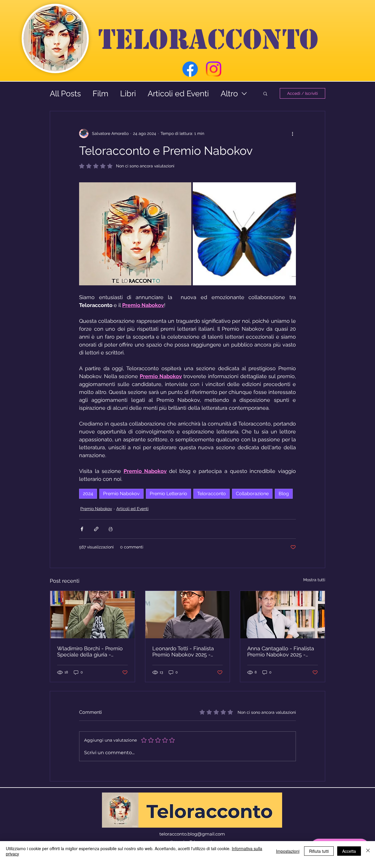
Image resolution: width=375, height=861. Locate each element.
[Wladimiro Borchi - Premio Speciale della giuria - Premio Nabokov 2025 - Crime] (92, 614)
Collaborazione (252, 493)
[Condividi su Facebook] (82, 529)
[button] (265, 93)
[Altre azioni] (292, 133)
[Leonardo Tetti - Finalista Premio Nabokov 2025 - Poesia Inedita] (187, 614)
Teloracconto (211, 493)
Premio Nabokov (121, 493)
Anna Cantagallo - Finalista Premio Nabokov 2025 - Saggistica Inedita (280, 651)
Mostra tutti (314, 579)
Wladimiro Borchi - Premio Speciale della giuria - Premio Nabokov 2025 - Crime (90, 651)
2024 (88, 493)
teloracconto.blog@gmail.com (192, 834)
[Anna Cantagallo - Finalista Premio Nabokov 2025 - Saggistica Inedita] (282, 614)
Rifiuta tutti (319, 851)
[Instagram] (213, 69)
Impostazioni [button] (287, 851)
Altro (229, 93)
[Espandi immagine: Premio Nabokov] (288, 190)
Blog (284, 493)
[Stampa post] (110, 529)
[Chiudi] (367, 851)
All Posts (65, 93)
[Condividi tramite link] (96, 529)
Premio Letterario (168, 493)
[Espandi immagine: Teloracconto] (135, 233)
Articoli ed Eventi (178, 93)
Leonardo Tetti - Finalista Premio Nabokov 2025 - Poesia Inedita (183, 651)
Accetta (349, 851)
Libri (128, 93)
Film (100, 93)
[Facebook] (190, 69)
